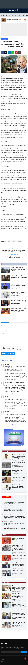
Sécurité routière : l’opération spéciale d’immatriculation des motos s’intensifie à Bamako (17, 596)
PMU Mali (7, 15)
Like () (14, 379)
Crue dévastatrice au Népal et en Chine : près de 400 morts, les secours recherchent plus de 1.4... (14, 504)
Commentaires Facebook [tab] (15, 321)
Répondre (10, 379)
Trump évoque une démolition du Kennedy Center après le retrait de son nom (18, 294)
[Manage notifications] (25, 658)
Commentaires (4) (8, 360)
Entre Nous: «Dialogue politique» (18, 538)
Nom (2, 325)
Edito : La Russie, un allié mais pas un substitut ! (18, 478)
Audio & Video (21, 15)
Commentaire (4, 337)
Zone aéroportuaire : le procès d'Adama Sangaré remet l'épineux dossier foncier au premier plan (18, 588)
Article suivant (13, 254)
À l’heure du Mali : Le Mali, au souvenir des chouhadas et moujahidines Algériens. (18, 464)
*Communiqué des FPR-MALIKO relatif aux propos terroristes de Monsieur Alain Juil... (14, 251)
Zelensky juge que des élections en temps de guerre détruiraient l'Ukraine (18, 285)
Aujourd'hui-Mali (14, 552)
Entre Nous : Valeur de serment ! (18, 571)
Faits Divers (13, 15)
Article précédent (15, 248)
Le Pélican (13, 480)
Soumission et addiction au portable (18, 471)
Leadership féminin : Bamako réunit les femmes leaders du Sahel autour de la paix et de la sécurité (15, 518)
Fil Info (2, 15)
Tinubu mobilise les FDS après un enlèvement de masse (18, 309)
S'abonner (24, 652)
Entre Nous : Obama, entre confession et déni (19, 556)
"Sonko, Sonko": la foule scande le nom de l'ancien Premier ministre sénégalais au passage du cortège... (18, 615)
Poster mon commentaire (8, 353)
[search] (26, 10)
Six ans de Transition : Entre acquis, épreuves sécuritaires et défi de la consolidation (18, 565)
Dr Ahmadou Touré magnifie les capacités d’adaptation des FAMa (18, 486)
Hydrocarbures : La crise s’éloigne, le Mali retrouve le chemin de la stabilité (18, 624)
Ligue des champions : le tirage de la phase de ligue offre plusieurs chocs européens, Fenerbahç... (13, 511)
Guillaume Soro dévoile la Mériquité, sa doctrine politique (19, 276)
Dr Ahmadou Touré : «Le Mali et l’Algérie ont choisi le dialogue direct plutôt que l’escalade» (18, 457)
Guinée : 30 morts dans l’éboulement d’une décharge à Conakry (18, 269)
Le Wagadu (14, 591)
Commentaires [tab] (4, 321)
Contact (2, 661)
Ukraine (9, 241)
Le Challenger (14, 541)
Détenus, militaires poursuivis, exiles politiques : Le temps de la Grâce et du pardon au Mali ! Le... (19, 605)
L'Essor (13, 460)
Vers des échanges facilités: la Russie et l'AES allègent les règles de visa (14, 256)
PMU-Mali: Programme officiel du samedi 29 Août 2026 (14, 529)
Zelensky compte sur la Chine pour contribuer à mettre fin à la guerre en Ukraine (19, 302)
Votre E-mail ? (4, 331)
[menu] (1, 10)
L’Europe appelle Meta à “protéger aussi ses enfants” (14, 523)
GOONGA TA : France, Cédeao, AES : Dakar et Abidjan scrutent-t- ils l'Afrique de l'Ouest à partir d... (19, 548)
